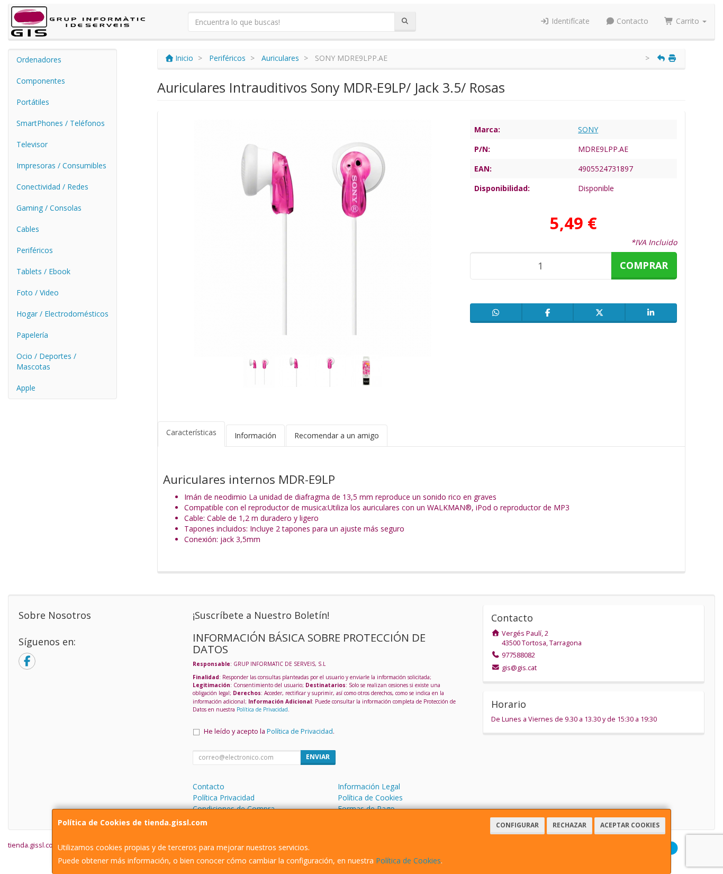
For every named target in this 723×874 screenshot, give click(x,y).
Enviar (318, 756)
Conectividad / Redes (52, 187)
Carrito (687, 21)
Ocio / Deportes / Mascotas (46, 361)
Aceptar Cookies (629, 825)
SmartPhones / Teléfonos (60, 123)
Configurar (517, 825)
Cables (27, 229)
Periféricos (34, 250)
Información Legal (369, 786)
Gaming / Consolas (49, 208)
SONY (588, 129)
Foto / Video (37, 292)
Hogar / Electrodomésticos (62, 314)
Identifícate (569, 21)
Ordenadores (38, 60)
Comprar (644, 265)
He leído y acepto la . (269, 731)
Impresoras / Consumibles (61, 165)
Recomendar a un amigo (336, 435)
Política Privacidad (224, 797)
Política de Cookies (408, 860)
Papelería (32, 335)
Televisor (32, 144)
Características (191, 432)
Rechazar (569, 825)
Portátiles (32, 102)
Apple (25, 388)
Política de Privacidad (262, 709)
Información (255, 435)
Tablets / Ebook (43, 271)
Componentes (40, 81)
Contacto (631, 21)
